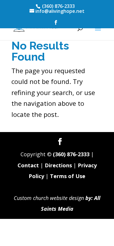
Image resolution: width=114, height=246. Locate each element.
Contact (28, 165)
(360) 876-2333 (71, 154)
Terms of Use (67, 176)
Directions (58, 165)
